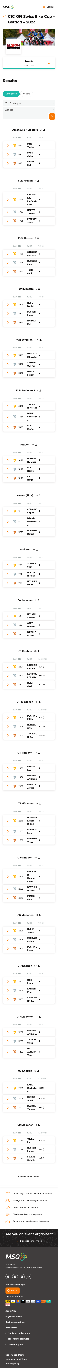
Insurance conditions (16, 1359)
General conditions (14, 1355)
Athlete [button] (9, 110)
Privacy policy (12, 1363)
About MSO (10, 1311)
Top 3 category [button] (13, 103)
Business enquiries (14, 1322)
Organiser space (13, 1316)
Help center (11, 1328)
